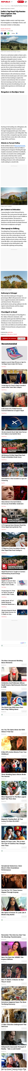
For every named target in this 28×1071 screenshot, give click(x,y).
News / (2, 5)
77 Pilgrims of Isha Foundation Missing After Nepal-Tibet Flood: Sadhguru (13, 549)
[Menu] (26, 2)
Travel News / (7, 5)
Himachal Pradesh (19, 146)
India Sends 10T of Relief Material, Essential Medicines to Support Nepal (12, 410)
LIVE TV (21, 2)
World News (4, 389)
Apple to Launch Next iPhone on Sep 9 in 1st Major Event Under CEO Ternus (13, 363)
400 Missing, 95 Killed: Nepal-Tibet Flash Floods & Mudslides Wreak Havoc (13, 456)
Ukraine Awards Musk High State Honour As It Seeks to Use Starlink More (14, 433)
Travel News (3, 30)
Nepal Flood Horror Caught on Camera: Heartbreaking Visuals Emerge (13, 573)
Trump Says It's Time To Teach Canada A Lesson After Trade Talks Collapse (13, 386)
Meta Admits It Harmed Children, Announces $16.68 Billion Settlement (12, 503)
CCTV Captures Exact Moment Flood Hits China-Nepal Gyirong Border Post (13, 526)
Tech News (3, 366)
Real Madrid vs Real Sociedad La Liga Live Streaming (13, 479)
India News (3, 529)
